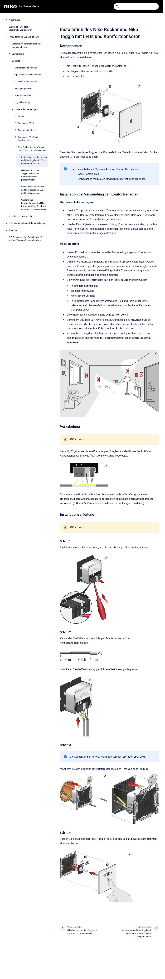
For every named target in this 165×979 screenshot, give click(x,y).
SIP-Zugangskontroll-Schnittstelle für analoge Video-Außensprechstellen (26, 239)
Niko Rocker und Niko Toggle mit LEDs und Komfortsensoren (32, 148)
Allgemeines (14, 20)
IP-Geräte (13, 230)
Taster (21, 116)
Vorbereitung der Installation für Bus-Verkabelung (26, 45)
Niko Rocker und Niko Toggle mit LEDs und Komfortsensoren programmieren (31, 175)
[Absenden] (117, 6)
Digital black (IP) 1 (23, 102)
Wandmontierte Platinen (26, 68)
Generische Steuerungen (26, 109)
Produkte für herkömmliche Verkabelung (27, 223)
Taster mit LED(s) (26, 123)
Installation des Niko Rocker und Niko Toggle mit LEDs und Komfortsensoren (34, 160)
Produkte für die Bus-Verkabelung (24, 37)
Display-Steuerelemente (26, 81)
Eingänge (16, 61)
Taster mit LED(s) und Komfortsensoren (28, 138)
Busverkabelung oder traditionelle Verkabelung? (20, 28)
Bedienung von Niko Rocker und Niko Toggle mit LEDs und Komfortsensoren (33, 189)
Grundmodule (18, 54)
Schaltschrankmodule (22, 216)
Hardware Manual (29, 6)
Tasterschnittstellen (27, 130)
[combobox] (136, 6)
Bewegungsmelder (23, 88)
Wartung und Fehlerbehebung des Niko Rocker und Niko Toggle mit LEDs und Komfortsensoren (33, 205)
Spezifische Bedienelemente (28, 74)
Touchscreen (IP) (23, 95)
